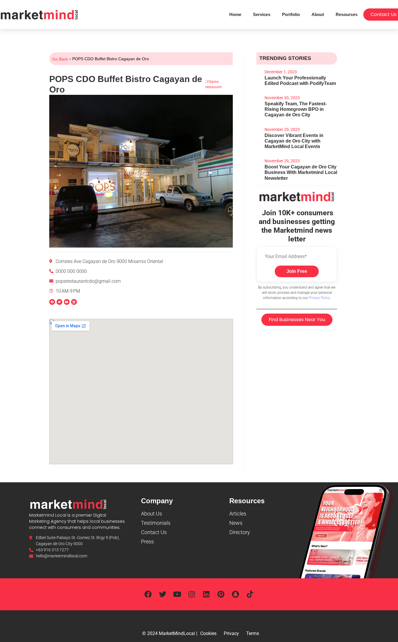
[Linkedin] (74, 302)
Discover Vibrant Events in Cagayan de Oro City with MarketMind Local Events (294, 141)
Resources (347, 14)
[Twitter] (162, 594)
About (317, 14)
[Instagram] (191, 594)
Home (235, 14)
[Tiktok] (250, 594)
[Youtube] (177, 594)
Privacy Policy (319, 298)
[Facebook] (52, 302)
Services (261, 14)
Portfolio (291, 14)
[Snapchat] (235, 594)
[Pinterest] (221, 594)
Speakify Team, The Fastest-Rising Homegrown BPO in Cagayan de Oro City (296, 109)
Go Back (60, 59)
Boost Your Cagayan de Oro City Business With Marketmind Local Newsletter (301, 172)
